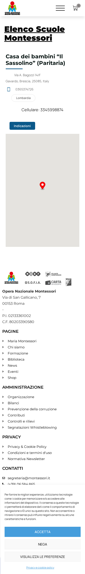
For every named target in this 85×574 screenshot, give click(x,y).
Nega (42, 544)
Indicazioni (22, 126)
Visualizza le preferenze (42, 556)
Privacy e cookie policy (40, 567)
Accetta (43, 531)
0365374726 (24, 89)
